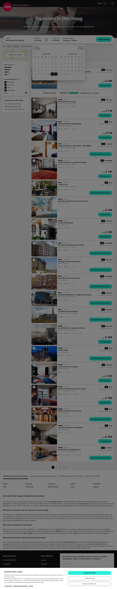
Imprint (31, 586)
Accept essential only (89, 584)
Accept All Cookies (89, 573)
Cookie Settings (89, 578)
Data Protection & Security (20, 586)
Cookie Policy (8, 586)
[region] (58, 578)
